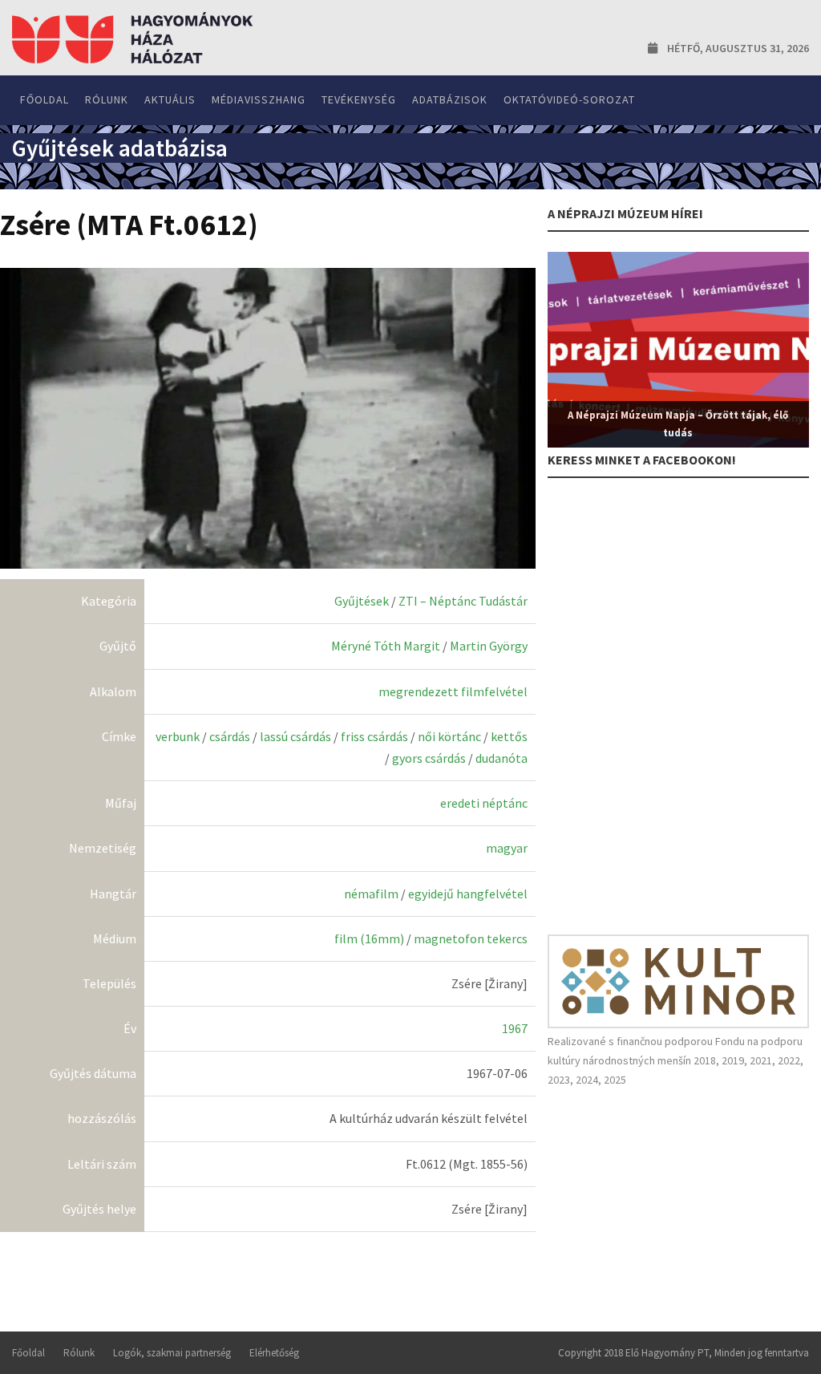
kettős (509, 736)
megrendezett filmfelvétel (453, 691)
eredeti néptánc (484, 803)
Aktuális (170, 99)
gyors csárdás (429, 758)
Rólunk (106, 99)
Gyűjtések (361, 601)
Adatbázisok (449, 99)
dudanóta (501, 758)
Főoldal (44, 99)
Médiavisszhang (258, 99)
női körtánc (449, 736)
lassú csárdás (295, 736)
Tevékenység (359, 99)
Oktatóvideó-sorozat (569, 99)
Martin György (489, 646)
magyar (507, 848)
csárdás (229, 736)
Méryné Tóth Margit (385, 646)
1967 (515, 1028)
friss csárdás (374, 736)
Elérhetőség (274, 1353)
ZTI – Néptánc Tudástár (463, 601)
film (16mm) (369, 938)
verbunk (178, 736)
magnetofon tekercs (471, 938)
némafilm (371, 894)
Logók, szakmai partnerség (172, 1353)
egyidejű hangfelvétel (468, 894)
